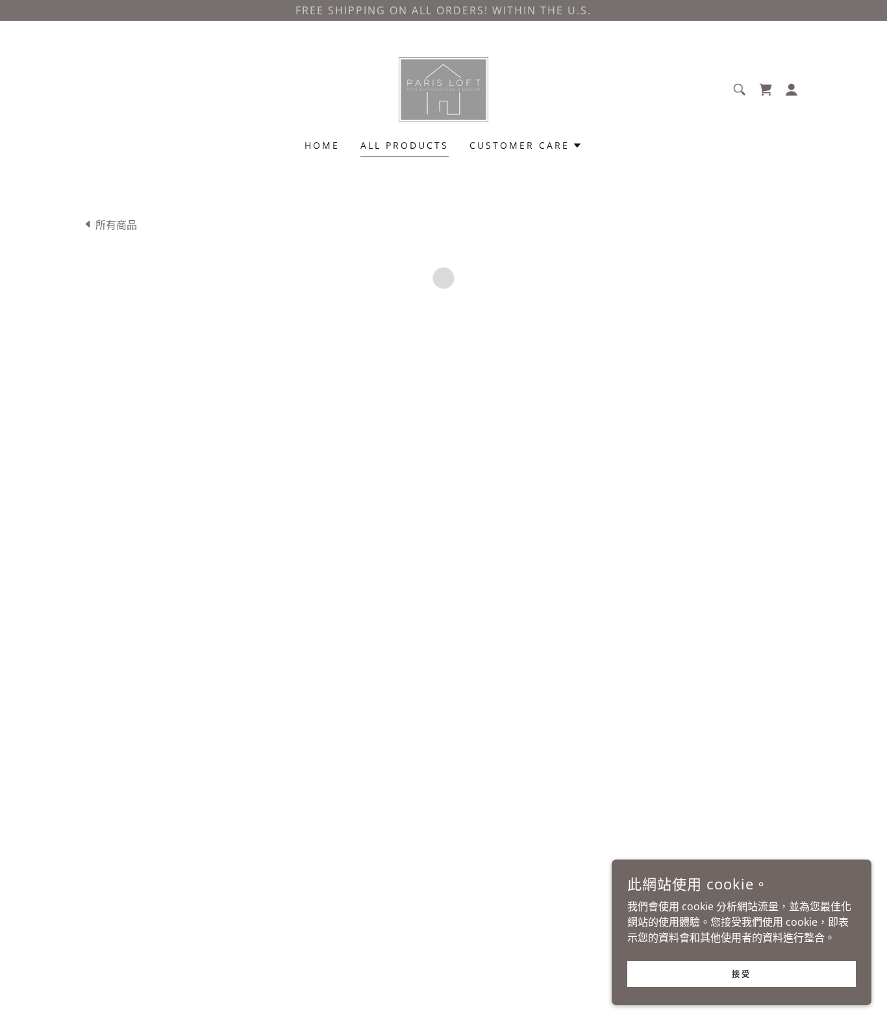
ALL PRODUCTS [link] (404, 145)
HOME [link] (322, 145)
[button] (766, 90)
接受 (741, 973)
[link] (443, 88)
